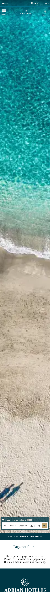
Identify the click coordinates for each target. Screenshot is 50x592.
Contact (4, 3)
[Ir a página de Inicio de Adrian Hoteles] (26, 12)
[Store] (41, 3)
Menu (3, 15)
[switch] (29, 520)
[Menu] (3, 10)
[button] (44, 525)
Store (46, 3)
